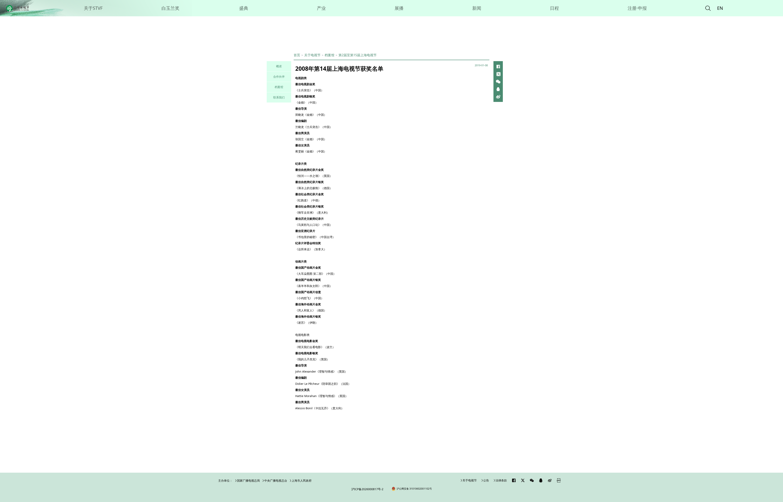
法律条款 (501, 480)
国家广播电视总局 (248, 480)
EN (720, 8)
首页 (297, 55)
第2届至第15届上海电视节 (357, 55)
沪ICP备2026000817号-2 (367, 489)
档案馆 (329, 55)
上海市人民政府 (302, 480)
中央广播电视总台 (275, 480)
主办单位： (225, 480)
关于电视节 (469, 480)
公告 (486, 480)
